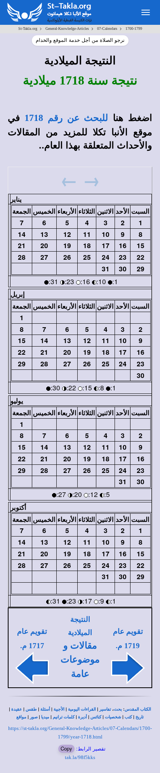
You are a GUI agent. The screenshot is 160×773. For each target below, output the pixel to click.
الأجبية (59, 709)
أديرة (82, 717)
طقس (31, 709)
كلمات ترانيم (64, 717)
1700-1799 (133, 28)
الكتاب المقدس (138, 709)
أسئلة (45, 709)
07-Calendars (107, 28)
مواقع (21, 717)
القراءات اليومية (82, 709)
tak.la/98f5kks (80, 757)
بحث (118, 709)
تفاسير (105, 709)
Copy (66, 748)
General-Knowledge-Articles (67, 28)
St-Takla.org (27, 28)
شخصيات (113, 717)
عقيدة (16, 709)
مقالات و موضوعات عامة (80, 659)
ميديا (45, 717)
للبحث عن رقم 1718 (66, 118)
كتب (128, 717)
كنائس (95, 717)
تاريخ (140, 717)
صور (34, 717)
